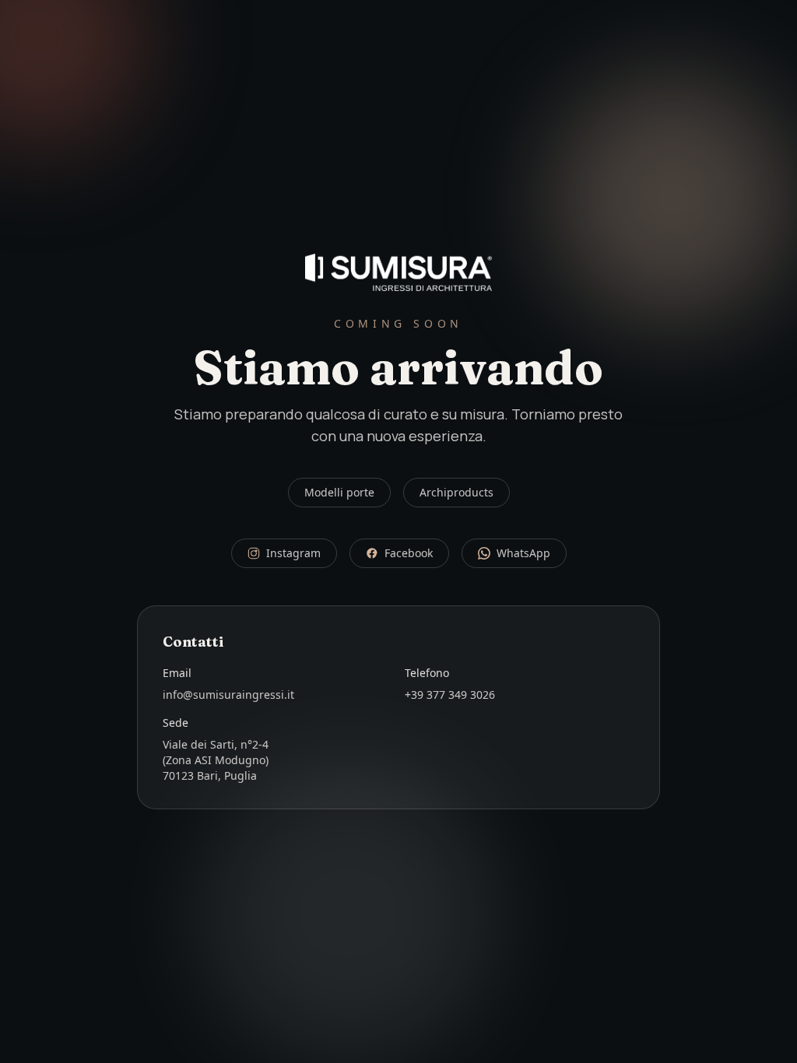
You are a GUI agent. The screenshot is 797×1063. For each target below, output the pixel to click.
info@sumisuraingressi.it (228, 694)
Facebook (408, 553)
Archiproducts (456, 492)
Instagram (293, 553)
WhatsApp (523, 553)
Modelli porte (339, 492)
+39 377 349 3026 (450, 694)
